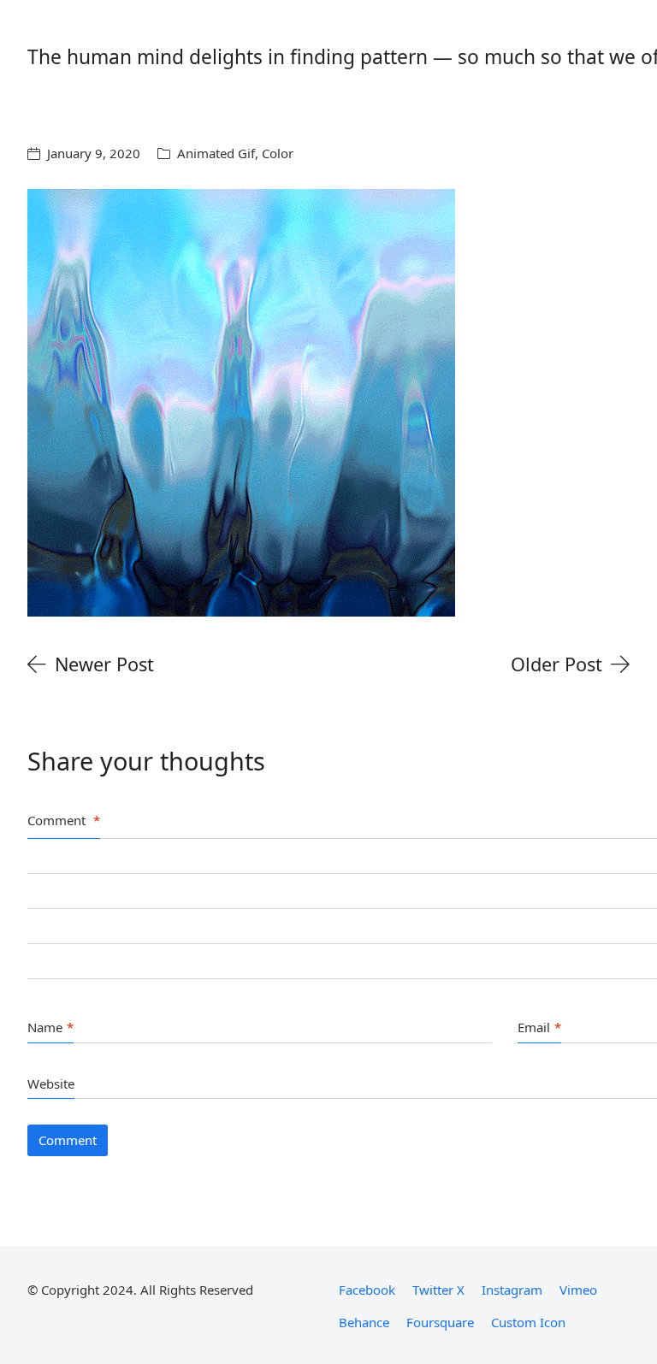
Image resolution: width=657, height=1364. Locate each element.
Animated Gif (216, 153)
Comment (63, 820)
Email (539, 1027)
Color (277, 153)
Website (50, 1083)
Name (50, 1027)
